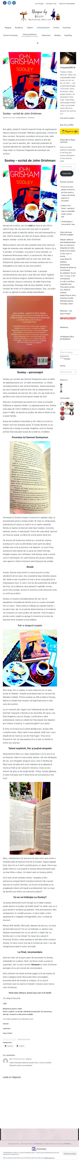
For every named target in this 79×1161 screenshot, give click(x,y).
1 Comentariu (31, 117)
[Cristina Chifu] (62, 413)
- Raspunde (28, 1059)
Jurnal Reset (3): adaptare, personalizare (66, 262)
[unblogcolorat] (71, 413)
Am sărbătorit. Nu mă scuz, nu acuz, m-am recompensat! (68, 276)
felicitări (6, 1024)
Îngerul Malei (7, 1033)
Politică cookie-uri (49, 1158)
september (7, 1028)
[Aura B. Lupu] (62, 418)
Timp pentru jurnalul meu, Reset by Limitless (67, 289)
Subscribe (67, 173)
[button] (37, 43)
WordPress (67, 1143)
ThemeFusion (39, 1143)
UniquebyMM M (67, 67)
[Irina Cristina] (67, 404)
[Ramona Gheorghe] (67, 413)
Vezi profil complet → (68, 118)
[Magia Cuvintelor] (67, 409)
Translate (67, 359)
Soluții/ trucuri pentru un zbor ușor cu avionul (67, 253)
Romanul (35, 964)
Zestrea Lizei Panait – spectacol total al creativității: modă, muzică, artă (68, 211)
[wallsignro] (71, 404)
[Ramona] (71, 409)
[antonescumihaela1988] (62, 404)
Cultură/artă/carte (21, 117)
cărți (30, 225)
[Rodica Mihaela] (62, 409)
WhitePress (64, 327)
